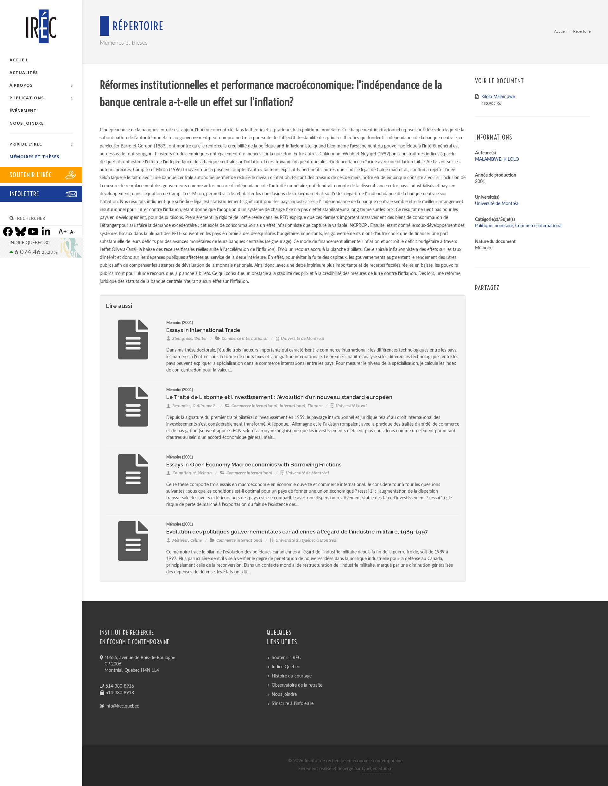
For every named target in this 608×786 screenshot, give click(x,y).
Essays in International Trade (203, 330)
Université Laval (351, 406)
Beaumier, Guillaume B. (194, 406)
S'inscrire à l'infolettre (293, 704)
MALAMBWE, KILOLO (497, 159)
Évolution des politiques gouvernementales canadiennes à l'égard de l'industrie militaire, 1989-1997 (297, 531)
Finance (314, 406)
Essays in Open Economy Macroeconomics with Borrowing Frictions (253, 464)
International (292, 406)
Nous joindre (284, 694)
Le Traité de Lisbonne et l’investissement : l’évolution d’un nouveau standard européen (279, 397)
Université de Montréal (302, 338)
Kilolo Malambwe (498, 97)
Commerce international (245, 338)
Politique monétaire (494, 226)
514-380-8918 (119, 693)
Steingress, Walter (189, 338)
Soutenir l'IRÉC (286, 658)
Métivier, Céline (187, 540)
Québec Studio (376, 769)
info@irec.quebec (121, 706)
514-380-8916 (119, 686)
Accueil (560, 31)
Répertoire (582, 31)
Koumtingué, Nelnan (192, 473)
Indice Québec (286, 667)
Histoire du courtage (292, 676)
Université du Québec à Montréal (307, 540)
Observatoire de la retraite (297, 685)
